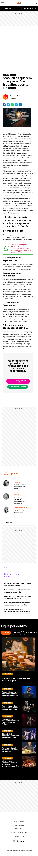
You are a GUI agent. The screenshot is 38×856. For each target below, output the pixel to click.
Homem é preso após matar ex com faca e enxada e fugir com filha (17, 604)
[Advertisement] (19, 46)
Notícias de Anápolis (27, 8)
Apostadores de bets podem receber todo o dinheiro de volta (20, 486)
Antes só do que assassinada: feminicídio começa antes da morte (19, 500)
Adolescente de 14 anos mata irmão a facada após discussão (18, 597)
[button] (4, 104)
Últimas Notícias (8, 8)
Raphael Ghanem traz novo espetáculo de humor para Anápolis (10, 693)
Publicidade (19, 829)
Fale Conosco (19, 825)
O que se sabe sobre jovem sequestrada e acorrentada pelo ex (17, 610)
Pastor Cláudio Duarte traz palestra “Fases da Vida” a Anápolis (10, 707)
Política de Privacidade (19, 832)
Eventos (7, 674)
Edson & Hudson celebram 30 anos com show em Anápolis (10, 735)
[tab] (6, 633)
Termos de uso (19, 836)
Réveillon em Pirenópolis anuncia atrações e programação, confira (10, 763)
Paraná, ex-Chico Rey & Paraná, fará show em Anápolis (10, 749)
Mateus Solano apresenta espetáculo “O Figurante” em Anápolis (10, 721)
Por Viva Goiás (15, 96)
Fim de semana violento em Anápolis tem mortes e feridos (17, 585)
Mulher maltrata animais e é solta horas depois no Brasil (20, 510)
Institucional (19, 821)
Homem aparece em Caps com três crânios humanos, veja (17, 591)
